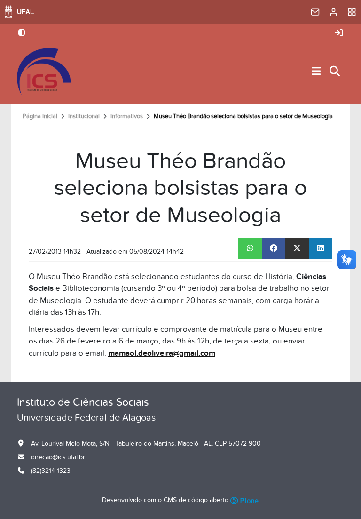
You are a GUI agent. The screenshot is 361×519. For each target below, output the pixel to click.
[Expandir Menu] (316, 72)
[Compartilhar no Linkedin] (320, 248)
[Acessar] (339, 33)
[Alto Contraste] (21, 33)
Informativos (126, 116)
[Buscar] (335, 72)
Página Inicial (40, 116)
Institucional (84, 116)
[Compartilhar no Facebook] (273, 248)
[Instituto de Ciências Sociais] (44, 71)
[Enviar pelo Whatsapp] (250, 248)
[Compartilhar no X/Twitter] (297, 248)
